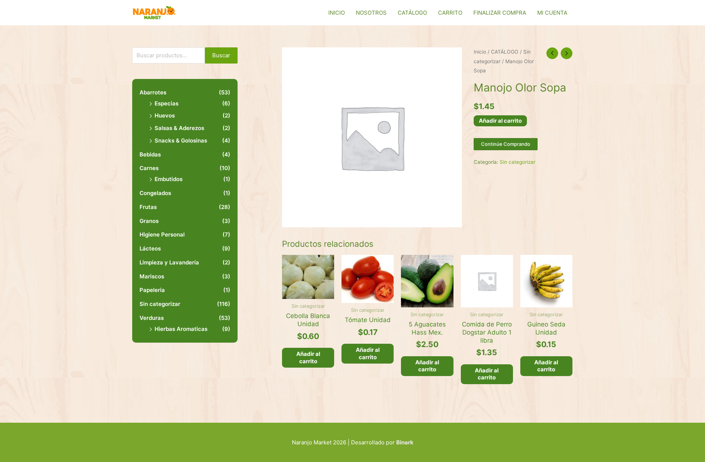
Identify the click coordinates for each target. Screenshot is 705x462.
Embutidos (168, 179)
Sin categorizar (160, 303)
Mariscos (152, 276)
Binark (404, 442)
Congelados (155, 193)
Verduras (152, 317)
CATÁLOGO (504, 52)
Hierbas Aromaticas (181, 328)
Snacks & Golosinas (181, 140)
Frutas (148, 206)
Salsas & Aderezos (179, 127)
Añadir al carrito (500, 120)
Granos (149, 220)
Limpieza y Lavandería (169, 262)
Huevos (165, 115)
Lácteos (150, 248)
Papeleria (152, 289)
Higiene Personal (162, 234)
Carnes (149, 168)
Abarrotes (153, 92)
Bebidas (150, 154)
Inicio (480, 52)
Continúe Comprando (505, 144)
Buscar (221, 55)
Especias (166, 103)
